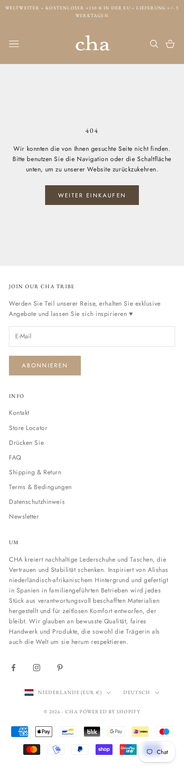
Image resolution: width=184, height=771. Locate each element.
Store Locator (28, 427)
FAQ (15, 457)
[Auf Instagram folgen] (36, 667)
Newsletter (24, 516)
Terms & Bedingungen (40, 486)
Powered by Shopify (109, 711)
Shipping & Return (35, 472)
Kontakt (19, 412)
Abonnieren (45, 365)
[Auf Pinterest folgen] (59, 667)
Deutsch (136, 692)
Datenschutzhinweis (37, 501)
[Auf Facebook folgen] (13, 667)
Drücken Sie (26, 442)
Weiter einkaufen (92, 195)
